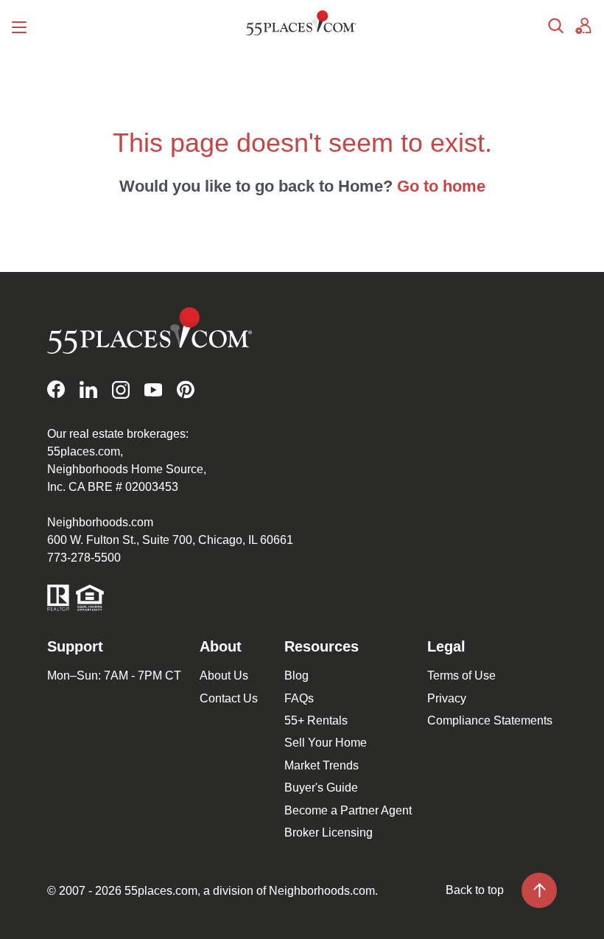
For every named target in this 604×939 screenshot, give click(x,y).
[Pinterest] (185, 389)
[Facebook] (56, 389)
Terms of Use (461, 675)
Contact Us (229, 698)
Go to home (441, 186)
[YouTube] (153, 389)
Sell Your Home (325, 742)
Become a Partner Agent (348, 810)
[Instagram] (121, 389)
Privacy (446, 698)
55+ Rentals (316, 720)
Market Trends (321, 765)
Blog (296, 675)
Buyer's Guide (321, 787)
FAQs (299, 698)
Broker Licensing (328, 832)
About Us (224, 675)
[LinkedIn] (88, 389)
